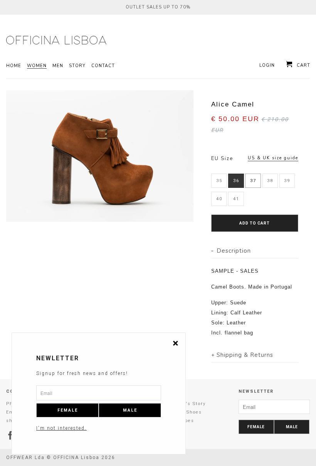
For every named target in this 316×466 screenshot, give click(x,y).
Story (77, 66)
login (267, 65)
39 (287, 180)
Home (13, 66)
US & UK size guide (273, 158)
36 (236, 180)
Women (37, 66)
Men (57, 66)
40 (219, 198)
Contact (103, 66)
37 (253, 180)
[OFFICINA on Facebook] (10, 435)
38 (270, 180)
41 (236, 198)
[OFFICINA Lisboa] (32, 40)
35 (219, 180)
